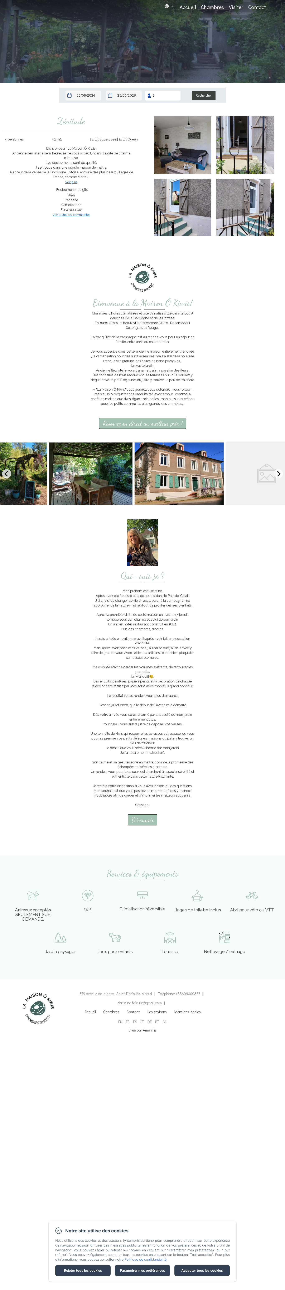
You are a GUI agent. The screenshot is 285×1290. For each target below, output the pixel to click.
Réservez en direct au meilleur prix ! (143, 423)
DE (149, 1021)
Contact (257, 7)
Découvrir (142, 820)
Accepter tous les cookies (202, 1270)
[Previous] (6, 473)
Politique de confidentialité (145, 1259)
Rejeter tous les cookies (83, 1270)
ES (135, 1021)
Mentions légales (187, 1011)
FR (128, 1021)
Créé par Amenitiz (142, 1030)
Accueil (188, 7)
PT (157, 1021)
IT (142, 1021)
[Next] (278, 473)
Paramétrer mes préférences (142, 1270)
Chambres (212, 7)
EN (120, 1021)
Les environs (157, 1011)
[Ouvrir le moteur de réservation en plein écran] (142, 95)
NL (165, 1021)
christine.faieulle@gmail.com (139, 1002)
